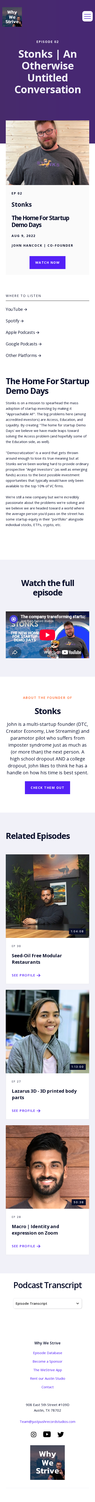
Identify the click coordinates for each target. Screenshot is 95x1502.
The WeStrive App (47, 1369)
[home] (12, 16)
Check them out (47, 787)
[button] (87, 16)
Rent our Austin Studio (47, 1378)
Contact (48, 1387)
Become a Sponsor (47, 1361)
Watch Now (47, 262)
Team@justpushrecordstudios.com (47, 1421)
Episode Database (47, 1352)
